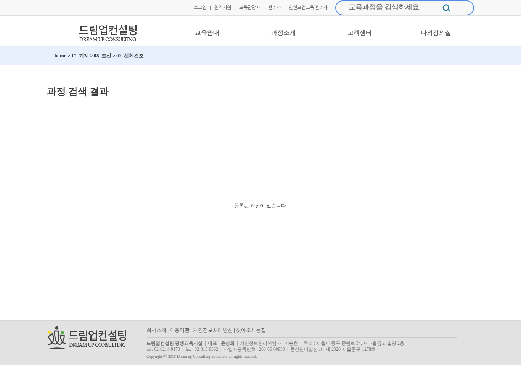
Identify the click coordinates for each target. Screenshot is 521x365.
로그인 (200, 7)
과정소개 (283, 32)
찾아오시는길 (251, 330)
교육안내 (207, 32)
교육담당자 (249, 7)
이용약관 (180, 330)
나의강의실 (436, 32)
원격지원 (222, 7)
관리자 (274, 7)
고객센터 (359, 32)
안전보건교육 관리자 (308, 7)
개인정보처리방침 (213, 330)
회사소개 (156, 330)
